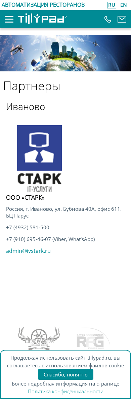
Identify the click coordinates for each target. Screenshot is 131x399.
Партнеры (31, 85)
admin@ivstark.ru (28, 251)
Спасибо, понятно (66, 374)
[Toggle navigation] (4, 21)
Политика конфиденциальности (65, 391)
